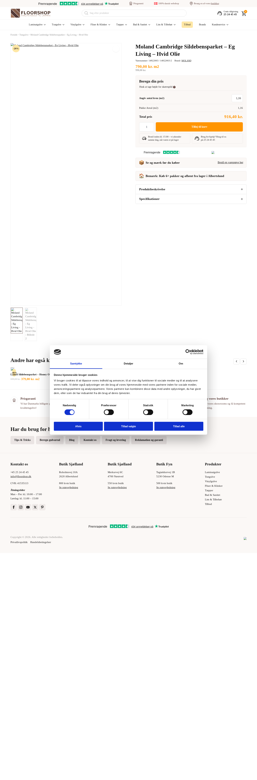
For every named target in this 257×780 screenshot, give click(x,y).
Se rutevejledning (68, 487)
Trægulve (56, 24)
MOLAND (186, 60)
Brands (202, 24)
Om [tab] (181, 363)
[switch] (109, 412)
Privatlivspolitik (19, 542)
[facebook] (13, 507)
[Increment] (151, 127)
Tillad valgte (128, 426)
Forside (13, 34)
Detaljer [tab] (128, 363)
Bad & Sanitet (140, 24)
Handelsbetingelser (40, 542)
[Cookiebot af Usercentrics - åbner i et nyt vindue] (188, 351)
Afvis (78, 426)
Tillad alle (179, 426)
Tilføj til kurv (199, 126)
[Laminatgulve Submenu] (44, 24)
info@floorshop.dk (20, 476)
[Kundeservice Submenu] (226, 24)
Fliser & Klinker (99, 24)
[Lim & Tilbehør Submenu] (174, 24)
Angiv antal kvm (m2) (151, 98)
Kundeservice (218, 24)
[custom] (42, 507)
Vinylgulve (75, 24)
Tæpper (120, 24)
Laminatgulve (35, 24)
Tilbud (208, 504)
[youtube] (28, 507)
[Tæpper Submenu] (125, 24)
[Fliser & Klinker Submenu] (108, 24)
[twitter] (35, 507)
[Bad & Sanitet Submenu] (148, 24)
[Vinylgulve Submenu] (82, 24)
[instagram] (21, 507)
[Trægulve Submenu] (62, 24)
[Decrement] (142, 127)
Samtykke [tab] (76, 363)
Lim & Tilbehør (164, 24)
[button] (115, 48)
